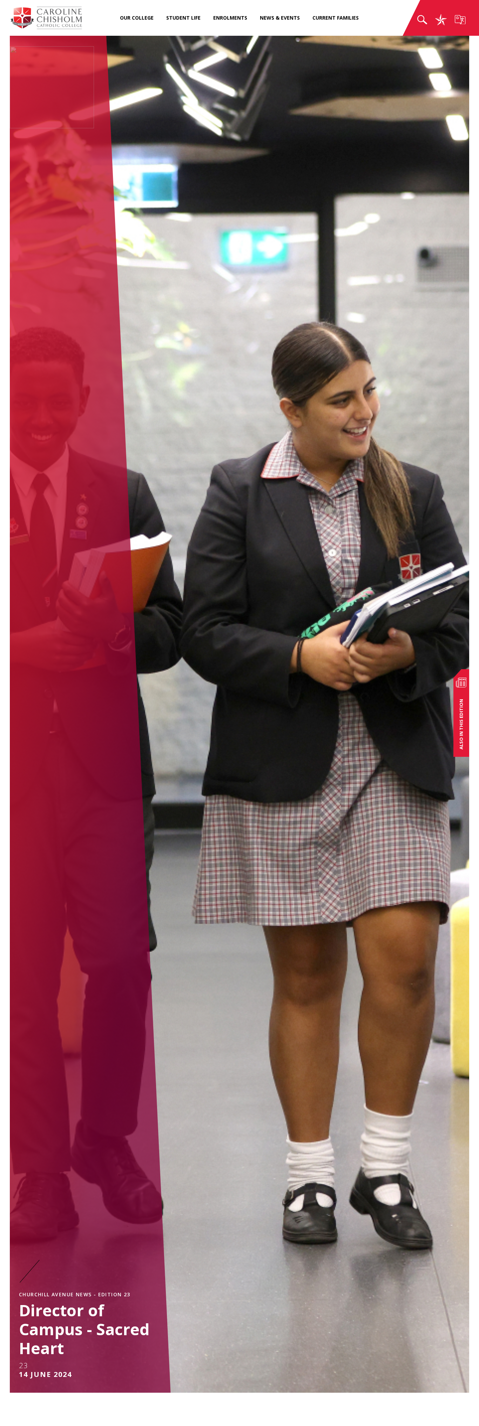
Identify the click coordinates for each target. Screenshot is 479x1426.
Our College (137, 18)
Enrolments (230, 18)
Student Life (183, 18)
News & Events (280, 18)
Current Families (335, 18)
